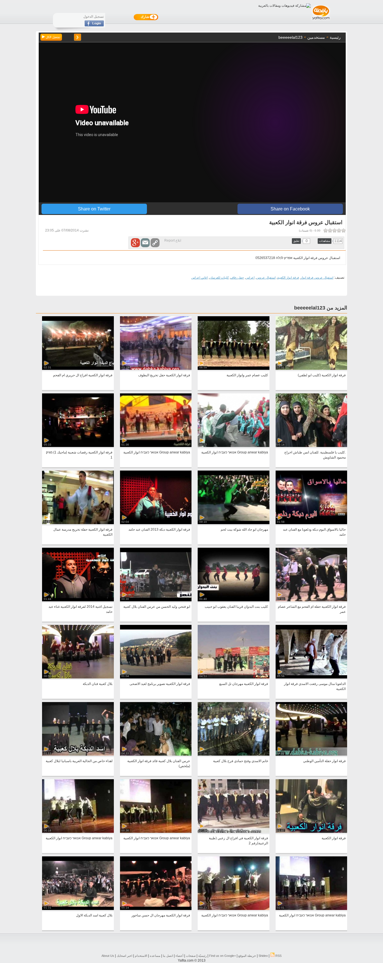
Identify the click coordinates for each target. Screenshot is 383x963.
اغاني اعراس (199, 277)
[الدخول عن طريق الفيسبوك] (94, 25)
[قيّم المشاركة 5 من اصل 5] (325, 230)
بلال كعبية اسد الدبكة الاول (94, 915)
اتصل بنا (168, 955)
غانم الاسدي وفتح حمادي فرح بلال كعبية (240, 761)
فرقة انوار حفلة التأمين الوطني (324, 761)
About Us (107, 955)
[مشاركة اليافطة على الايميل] (145, 242)
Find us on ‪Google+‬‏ (222, 955)
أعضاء (179, 955)
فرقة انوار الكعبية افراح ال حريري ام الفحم (82, 375)
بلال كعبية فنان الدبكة (97, 684)
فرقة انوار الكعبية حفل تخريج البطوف (164, 375)
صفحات (191, 955)
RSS (278, 955)
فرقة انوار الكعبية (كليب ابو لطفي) (322, 375)
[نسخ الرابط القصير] (155, 242)
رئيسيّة (202, 955)
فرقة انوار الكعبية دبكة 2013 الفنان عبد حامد (159, 529)
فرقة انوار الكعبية (288, 277)
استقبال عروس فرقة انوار (317, 277)
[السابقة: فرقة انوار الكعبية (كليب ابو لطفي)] (77, 37)
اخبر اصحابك (124, 955)
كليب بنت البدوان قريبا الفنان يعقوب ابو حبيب (236, 607)
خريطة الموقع (247, 955)
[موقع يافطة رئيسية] (320, 20)
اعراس (250, 277)
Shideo (263, 955)
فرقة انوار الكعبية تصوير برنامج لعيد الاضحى (160, 684)
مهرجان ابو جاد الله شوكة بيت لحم (244, 529)
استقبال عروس (266, 277)
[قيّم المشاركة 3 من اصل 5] (334, 230)
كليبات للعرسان (219, 277)
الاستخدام (141, 955)
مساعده (155, 955)
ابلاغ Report (172, 240)
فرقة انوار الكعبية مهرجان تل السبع (243, 684)
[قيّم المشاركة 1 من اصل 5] (343, 230)
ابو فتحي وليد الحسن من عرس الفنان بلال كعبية (156, 607)
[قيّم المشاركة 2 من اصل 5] (339, 230)
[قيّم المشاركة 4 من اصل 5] (330, 230)
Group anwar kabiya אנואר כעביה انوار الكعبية (234, 452)
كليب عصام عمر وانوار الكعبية (247, 375)
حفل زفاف (237, 277)
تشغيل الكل (52, 37)
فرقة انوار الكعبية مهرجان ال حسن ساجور (160, 915)
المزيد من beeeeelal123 (320, 308)
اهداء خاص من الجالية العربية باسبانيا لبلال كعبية (79, 761)
